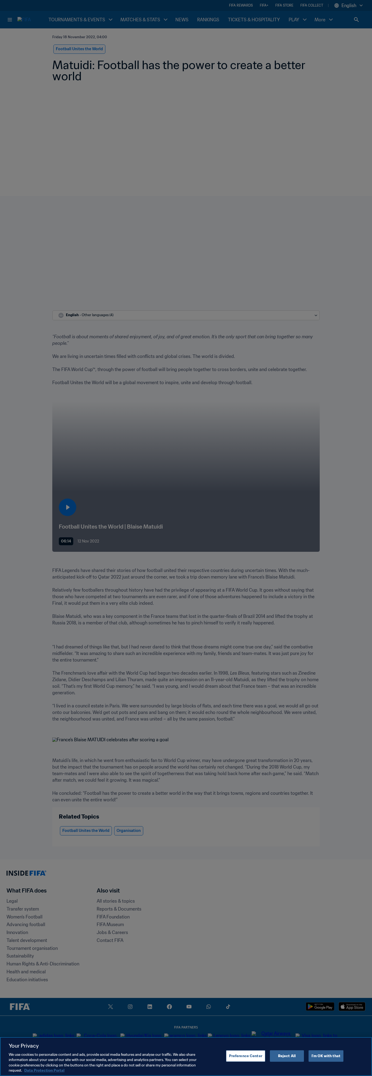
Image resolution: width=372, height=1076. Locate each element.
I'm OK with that (326, 1056)
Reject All (287, 1056)
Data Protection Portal (44, 1070)
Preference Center (245, 1056)
